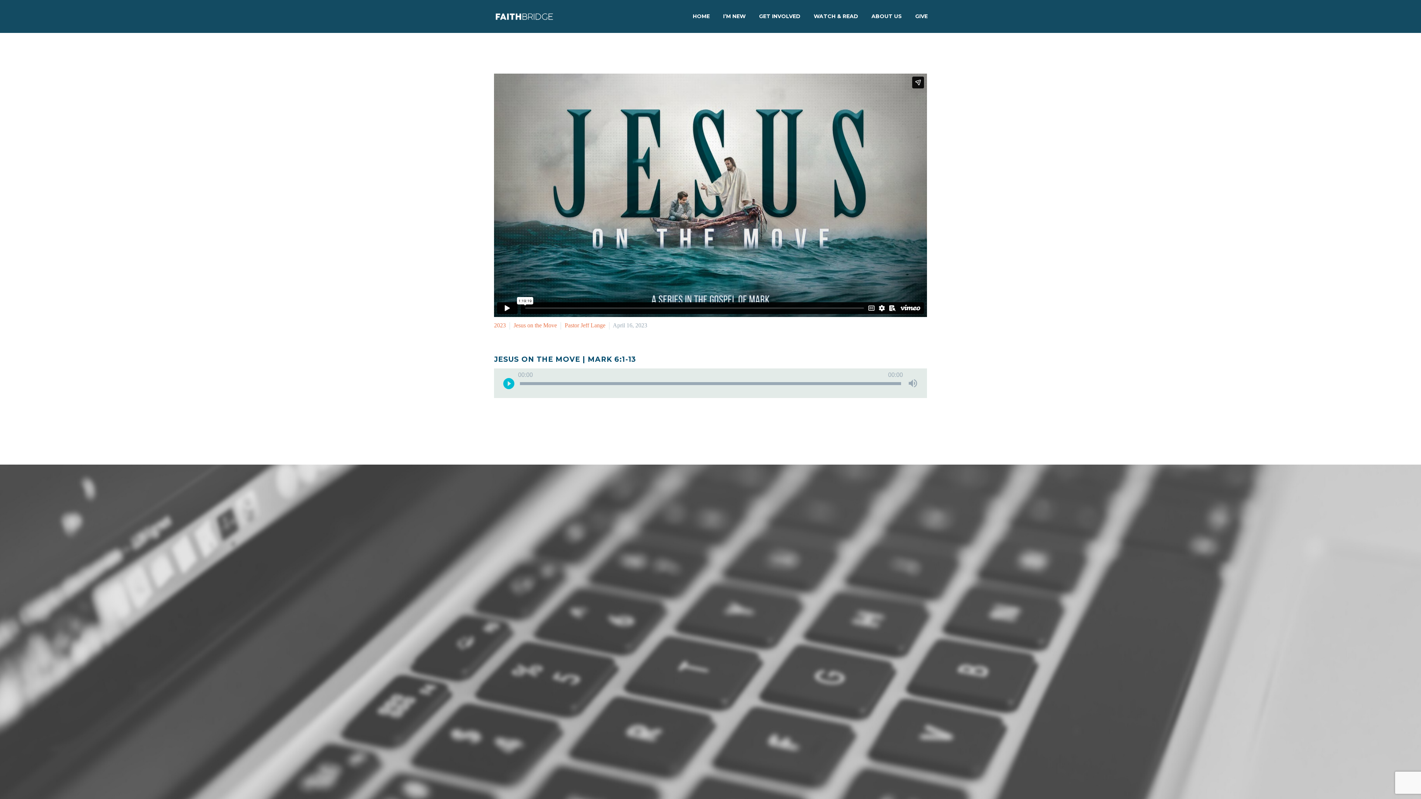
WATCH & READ (836, 16)
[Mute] (912, 383)
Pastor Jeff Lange (585, 325)
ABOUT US (886, 16)
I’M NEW (734, 16)
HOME (701, 16)
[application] (710, 383)
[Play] (508, 383)
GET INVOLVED (779, 16)
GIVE (921, 16)
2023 (500, 325)
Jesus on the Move (535, 325)
